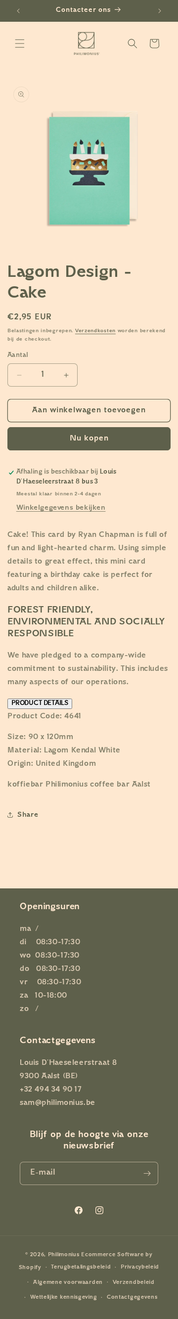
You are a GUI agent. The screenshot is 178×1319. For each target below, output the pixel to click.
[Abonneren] (147, 1173)
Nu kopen (89, 438)
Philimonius (64, 1255)
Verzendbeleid (134, 1282)
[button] (20, 43)
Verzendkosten (95, 331)
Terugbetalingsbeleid (81, 1267)
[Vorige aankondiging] (18, 11)
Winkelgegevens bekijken (61, 508)
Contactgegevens (132, 1297)
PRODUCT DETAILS (39, 703)
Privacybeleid (140, 1267)
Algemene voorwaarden (68, 1282)
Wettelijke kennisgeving (63, 1297)
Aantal (17, 355)
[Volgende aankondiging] (160, 11)
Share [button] (28, 815)
